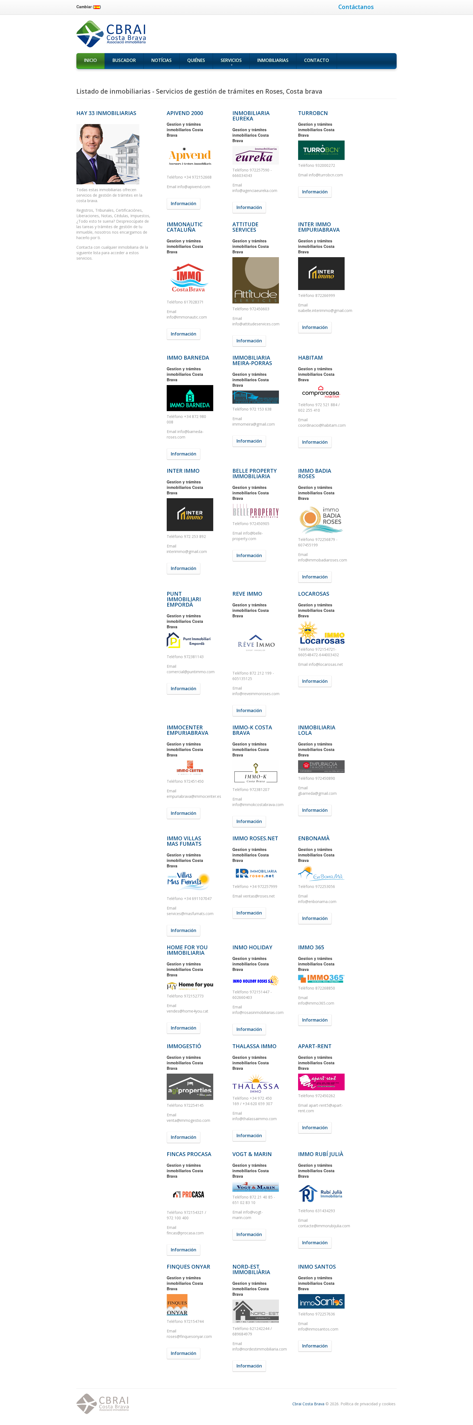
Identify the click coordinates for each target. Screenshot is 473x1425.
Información (183, 203)
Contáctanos (356, 7)
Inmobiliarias (273, 60)
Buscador (124, 60)
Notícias (161, 60)
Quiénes (196, 60)
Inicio (90, 60)
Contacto (316, 60)
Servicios (231, 60)
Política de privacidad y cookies (368, 1403)
